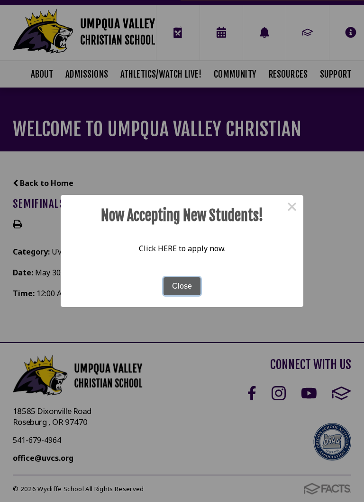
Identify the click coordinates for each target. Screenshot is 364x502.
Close (182, 286)
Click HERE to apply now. (182, 248)
